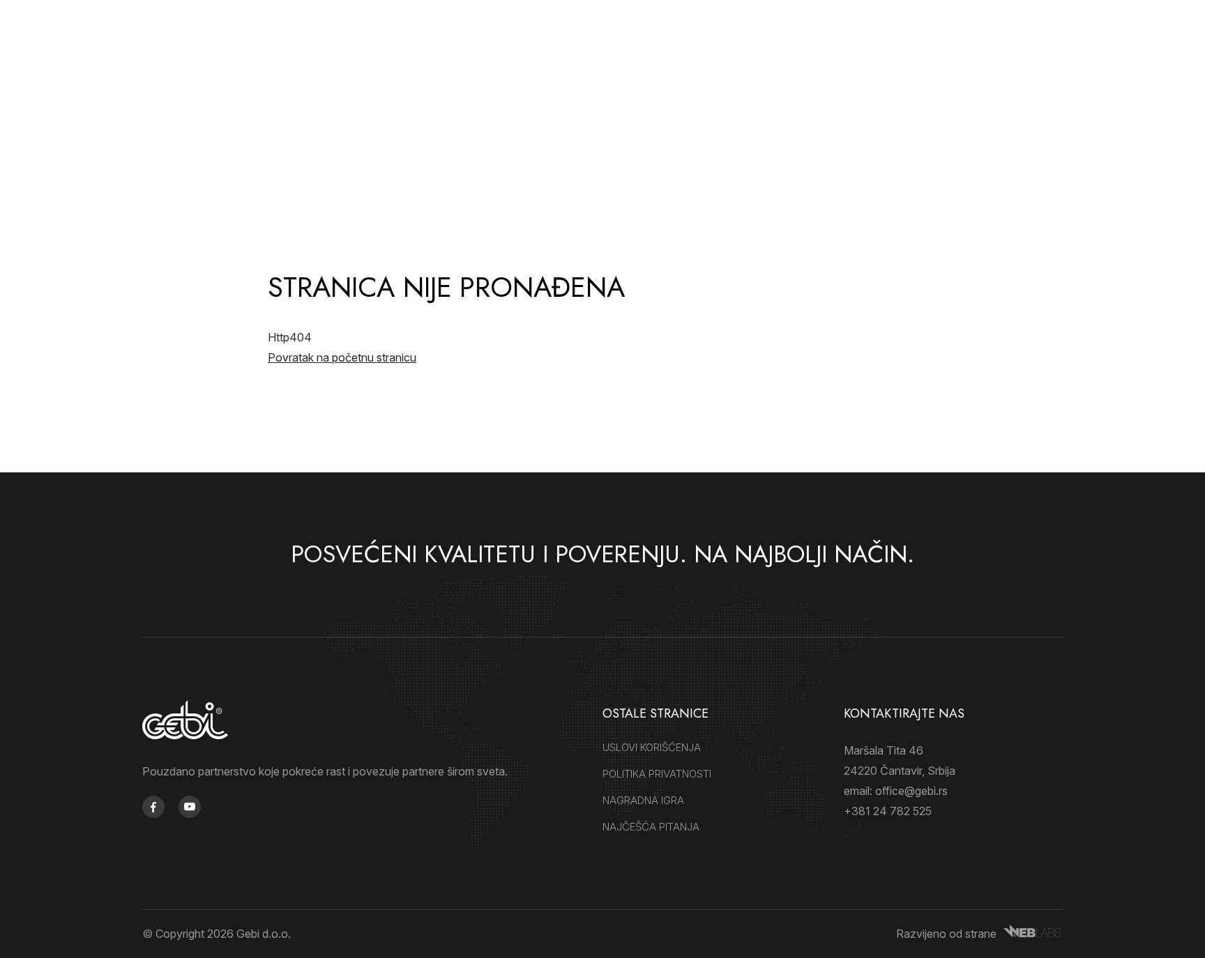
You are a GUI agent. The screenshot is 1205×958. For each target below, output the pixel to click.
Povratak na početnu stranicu (342, 357)
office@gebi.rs (911, 791)
